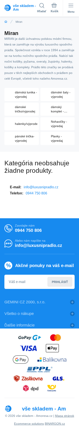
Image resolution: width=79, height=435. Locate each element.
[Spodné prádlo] (5, 21)
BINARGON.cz (55, 423)
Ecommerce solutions (29, 423)
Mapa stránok (64, 416)
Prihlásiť (60, 282)
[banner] (20, 7)
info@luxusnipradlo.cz (41, 187)
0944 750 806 (36, 193)
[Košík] (54, 8)
